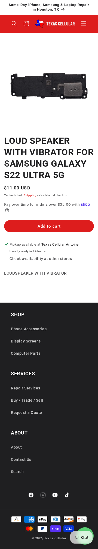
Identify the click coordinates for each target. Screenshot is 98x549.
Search (17, 471)
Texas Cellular (55, 538)
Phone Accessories (29, 329)
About (16, 447)
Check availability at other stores (41, 258)
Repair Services (25, 388)
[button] (84, 24)
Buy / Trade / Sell (27, 400)
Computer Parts (25, 353)
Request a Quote (26, 412)
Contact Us (21, 459)
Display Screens (26, 341)
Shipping (30, 195)
